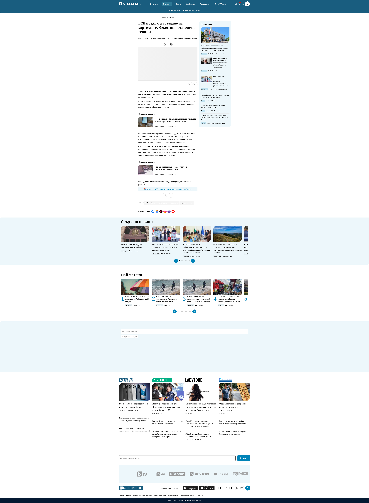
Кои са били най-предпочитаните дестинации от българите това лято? (134, 429)
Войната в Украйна (188, 10)
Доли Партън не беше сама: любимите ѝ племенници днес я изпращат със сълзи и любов (199, 423)
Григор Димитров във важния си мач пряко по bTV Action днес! (215, 96)
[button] (176, 261)
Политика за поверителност (142, 495)
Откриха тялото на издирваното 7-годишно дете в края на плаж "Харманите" (166, 299)
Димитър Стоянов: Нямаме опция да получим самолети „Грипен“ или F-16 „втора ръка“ (220, 62)
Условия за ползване (187, 495)
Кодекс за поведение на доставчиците (165, 495)
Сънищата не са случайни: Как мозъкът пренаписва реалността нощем (232, 422)
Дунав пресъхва (174, 10)
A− (190, 84)
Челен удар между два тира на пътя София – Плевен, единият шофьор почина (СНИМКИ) (229, 299)
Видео (198, 10)
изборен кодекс (163, 203)
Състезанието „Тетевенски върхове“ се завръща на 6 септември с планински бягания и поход (227, 248)
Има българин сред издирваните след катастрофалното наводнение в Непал (214, 117)
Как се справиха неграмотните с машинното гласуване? (171, 168)
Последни (154, 4)
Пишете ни (199, 495)
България (167, 4)
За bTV (121, 495)
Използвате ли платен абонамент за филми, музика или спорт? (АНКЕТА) (134, 419)
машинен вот (174, 203)
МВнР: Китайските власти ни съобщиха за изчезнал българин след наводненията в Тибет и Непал (214, 48)
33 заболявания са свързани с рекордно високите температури (233, 406)
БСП (146, 203)
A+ (195, 84)
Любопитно (190, 4)
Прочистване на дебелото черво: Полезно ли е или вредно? (232, 432)
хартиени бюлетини (186, 203)
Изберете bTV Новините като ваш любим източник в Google (169, 189)
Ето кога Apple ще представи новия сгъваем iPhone (133, 405)
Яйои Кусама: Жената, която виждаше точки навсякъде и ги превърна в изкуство (198, 436)
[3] (239, 4)
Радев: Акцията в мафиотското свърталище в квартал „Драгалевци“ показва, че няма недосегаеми (196, 248)
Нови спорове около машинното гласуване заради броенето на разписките (176, 120)
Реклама (128, 495)
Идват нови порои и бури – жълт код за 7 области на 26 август (137, 299)
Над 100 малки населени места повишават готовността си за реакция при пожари (220, 81)
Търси (244, 458)
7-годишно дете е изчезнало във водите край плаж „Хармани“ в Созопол (198, 299)
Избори (153, 203)
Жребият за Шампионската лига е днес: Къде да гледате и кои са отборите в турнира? (166, 434)
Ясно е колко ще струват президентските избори (131, 245)
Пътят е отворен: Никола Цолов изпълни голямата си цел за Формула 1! (166, 406)
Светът (178, 4)
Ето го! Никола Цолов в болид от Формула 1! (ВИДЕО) (214, 106)
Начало (164, 17)
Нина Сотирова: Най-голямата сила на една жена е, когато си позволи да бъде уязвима (200, 406)
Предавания (205, 4)
